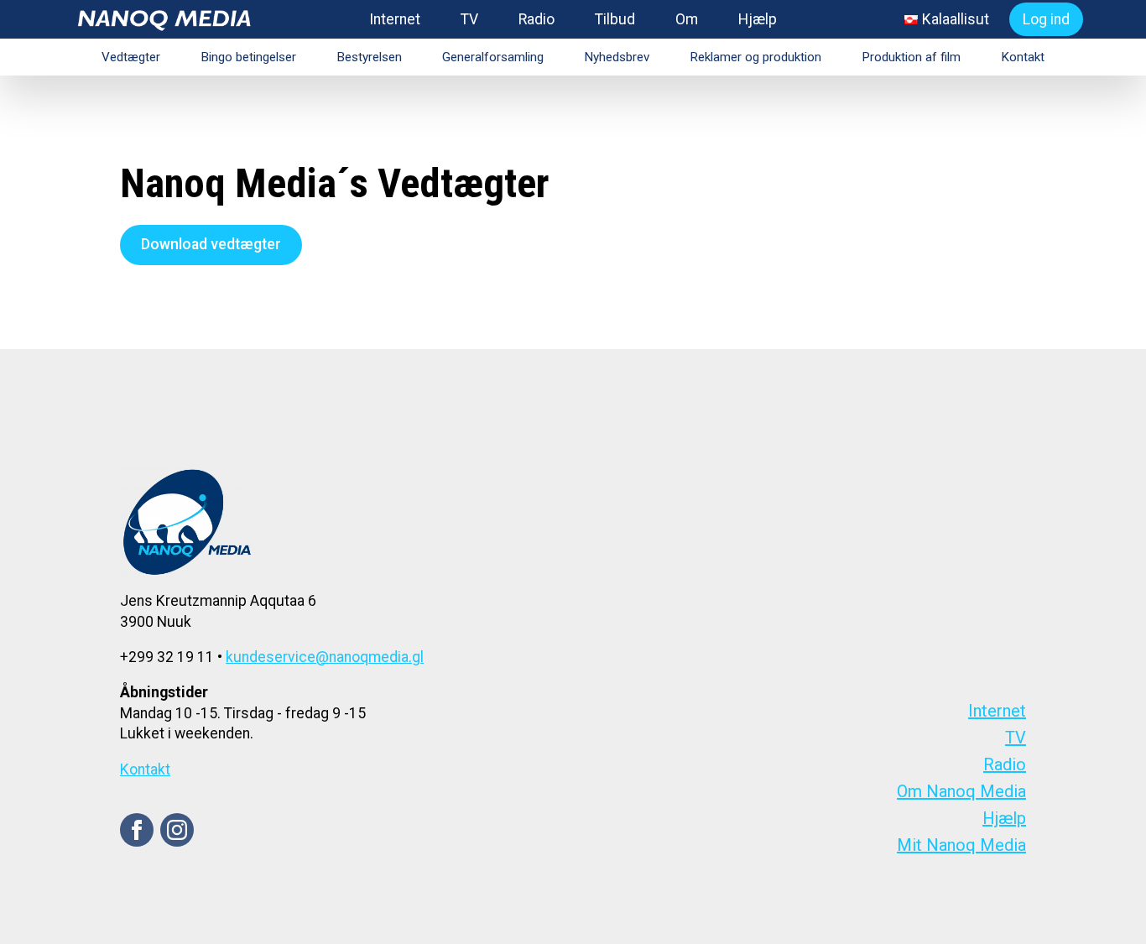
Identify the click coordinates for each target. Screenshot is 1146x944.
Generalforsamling (493, 57)
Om (686, 19)
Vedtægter (131, 57)
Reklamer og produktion (755, 57)
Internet (394, 19)
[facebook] (137, 830)
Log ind (1046, 19)
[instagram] (177, 830)
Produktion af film (911, 57)
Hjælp (757, 19)
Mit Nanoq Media (961, 845)
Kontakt (1022, 57)
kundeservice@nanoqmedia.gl (325, 657)
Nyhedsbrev (616, 57)
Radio (536, 19)
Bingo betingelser (248, 57)
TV (469, 19)
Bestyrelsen (369, 57)
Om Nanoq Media (961, 791)
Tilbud (615, 19)
